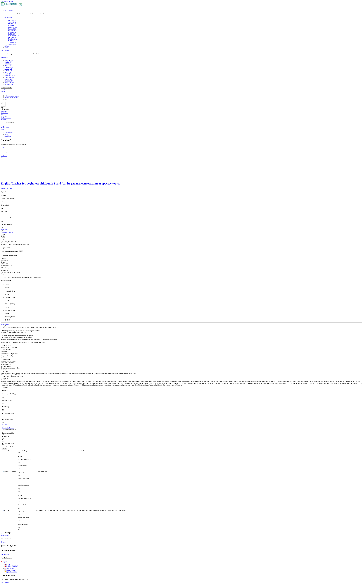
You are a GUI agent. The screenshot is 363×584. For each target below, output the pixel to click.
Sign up (7, 46)
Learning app (5, 554)
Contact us (4, 156)
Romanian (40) (12, 37)
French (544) (12, 29)
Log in (7, 47)
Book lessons (5, 128)
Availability (8, 136)
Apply (4, 448)
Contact (3, 542)
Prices (2, 129)
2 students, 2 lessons (7, 232)
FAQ (2, 147)
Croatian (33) (12, 23)
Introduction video (6, 188)
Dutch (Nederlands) (12, 565)
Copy (20, 251)
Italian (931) (12, 32)
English (4, 562)
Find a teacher (5, 582)
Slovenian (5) (12, 40)
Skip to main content (7, 1)
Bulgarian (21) (12, 20)
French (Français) (11, 568)
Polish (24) (11, 34)
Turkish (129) (12, 44)
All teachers (8, 17)
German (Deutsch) (11, 566)
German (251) (12, 30)
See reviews (4, 229)
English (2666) (12, 27)
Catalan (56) (12, 22)
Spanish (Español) (11, 572)
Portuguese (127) (13, 35)
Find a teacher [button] (9, 10)
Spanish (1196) (12, 42)
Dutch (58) (11, 25)
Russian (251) (12, 39)
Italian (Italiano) (11, 570)
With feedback (9, 447)
